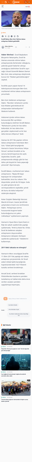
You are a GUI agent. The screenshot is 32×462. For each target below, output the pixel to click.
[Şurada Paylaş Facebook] (2, 36)
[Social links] (2, 2)
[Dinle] (16, 47)
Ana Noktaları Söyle (14, 309)
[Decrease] (26, 47)
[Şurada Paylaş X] (5, 36)
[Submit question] (5, 298)
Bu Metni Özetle (13, 305)
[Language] (6, 2)
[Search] (8, 2)
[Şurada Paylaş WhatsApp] (8, 36)
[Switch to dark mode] (25, 2)
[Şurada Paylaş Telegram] (11, 36)
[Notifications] (29, 2)
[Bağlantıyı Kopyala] (17, 36)
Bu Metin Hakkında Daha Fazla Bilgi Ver (18, 314)
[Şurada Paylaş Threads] (14, 36)
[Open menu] (2, 6)
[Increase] (29, 47)
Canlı (27, 6)
